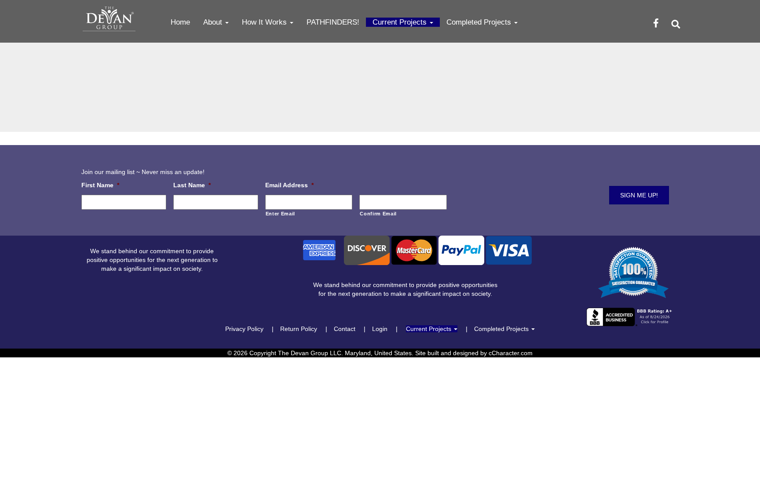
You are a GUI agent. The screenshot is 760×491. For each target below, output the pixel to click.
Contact (344, 328)
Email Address (289, 185)
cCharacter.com (511, 352)
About (213, 22)
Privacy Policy (244, 328)
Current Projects (401, 22)
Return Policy (298, 328)
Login (379, 328)
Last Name (192, 185)
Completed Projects (479, 22)
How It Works (265, 22)
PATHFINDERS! (333, 22)
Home (180, 22)
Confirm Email (378, 213)
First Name (100, 185)
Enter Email (280, 213)
